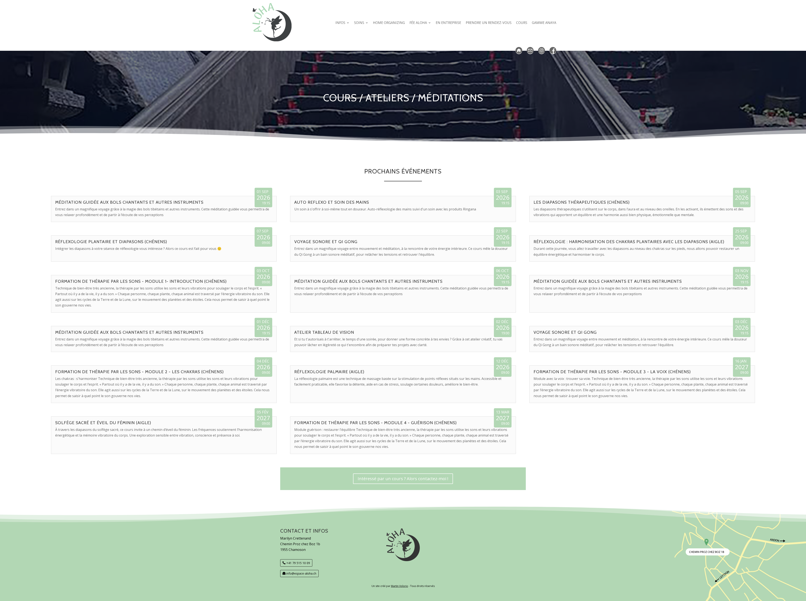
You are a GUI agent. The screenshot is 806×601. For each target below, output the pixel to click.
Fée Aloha (418, 22)
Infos (340, 22)
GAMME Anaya (544, 22)
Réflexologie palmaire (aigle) (329, 371)
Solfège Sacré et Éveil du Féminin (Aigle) (103, 422)
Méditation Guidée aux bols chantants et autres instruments (129, 202)
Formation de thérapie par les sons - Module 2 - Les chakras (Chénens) (139, 371)
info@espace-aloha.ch (301, 573)
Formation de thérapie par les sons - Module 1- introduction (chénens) (141, 281)
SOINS (359, 22)
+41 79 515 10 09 (298, 563)
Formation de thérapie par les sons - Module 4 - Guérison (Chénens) (375, 422)
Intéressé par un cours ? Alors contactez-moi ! (403, 478)
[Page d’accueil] (519, 50)
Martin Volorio (399, 586)
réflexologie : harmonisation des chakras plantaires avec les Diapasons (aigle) (629, 241)
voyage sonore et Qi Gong (325, 241)
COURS (521, 22)
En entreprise (448, 22)
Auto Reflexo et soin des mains (331, 202)
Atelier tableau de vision (324, 332)
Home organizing (389, 22)
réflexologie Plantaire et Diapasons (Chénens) (111, 241)
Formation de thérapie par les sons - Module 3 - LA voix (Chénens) (612, 371)
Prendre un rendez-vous (489, 22)
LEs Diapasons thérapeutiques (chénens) (582, 202)
